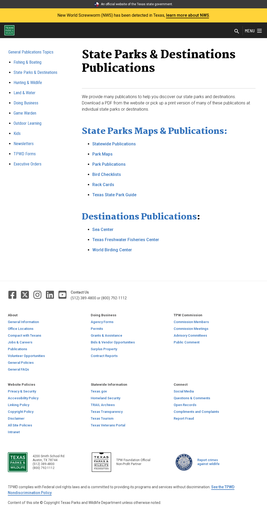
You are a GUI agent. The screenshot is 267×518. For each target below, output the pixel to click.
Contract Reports (104, 356)
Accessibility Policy (23, 398)
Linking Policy (18, 405)
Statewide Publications (114, 143)
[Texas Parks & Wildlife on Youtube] (62, 294)
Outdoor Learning (27, 123)
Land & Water (24, 92)
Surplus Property (104, 349)
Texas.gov (99, 391)
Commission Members (191, 322)
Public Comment (186, 342)
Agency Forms (102, 322)
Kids (17, 133)
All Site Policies (20, 425)
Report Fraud (184, 418)
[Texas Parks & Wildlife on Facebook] (13, 294)
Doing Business (26, 102)
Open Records (185, 405)
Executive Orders (27, 164)
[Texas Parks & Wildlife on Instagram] (38, 294)
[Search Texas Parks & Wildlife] (237, 31)
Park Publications (109, 164)
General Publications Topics (30, 52)
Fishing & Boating (27, 62)
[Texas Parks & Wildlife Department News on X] (25, 294)
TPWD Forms (25, 153)
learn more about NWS (187, 15)
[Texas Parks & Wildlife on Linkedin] (50, 294)
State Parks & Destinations (35, 72)
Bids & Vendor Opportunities (113, 342)
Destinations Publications (139, 217)
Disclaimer (16, 418)
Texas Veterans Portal (108, 425)
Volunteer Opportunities (26, 356)
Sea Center (102, 229)
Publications (17, 349)
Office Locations (20, 329)
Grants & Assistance (106, 335)
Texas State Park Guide (114, 194)
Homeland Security (105, 398)
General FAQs (18, 369)
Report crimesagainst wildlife (208, 462)
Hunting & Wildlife (28, 82)
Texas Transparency (107, 412)
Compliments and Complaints (196, 412)
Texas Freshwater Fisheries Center (125, 239)
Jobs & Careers (20, 342)
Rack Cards (103, 184)
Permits (97, 329)
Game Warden (25, 113)
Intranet (14, 432)
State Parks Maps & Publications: (154, 131)
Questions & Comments (192, 398)
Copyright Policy (20, 412)
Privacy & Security (22, 391)
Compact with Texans (24, 335)
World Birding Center (112, 249)
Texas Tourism (102, 418)
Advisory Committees (190, 335)
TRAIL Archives (103, 405)
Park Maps (102, 154)
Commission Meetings (191, 329)
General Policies (21, 363)
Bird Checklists (106, 174)
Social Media (184, 391)
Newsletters (24, 143)
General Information (23, 322)
